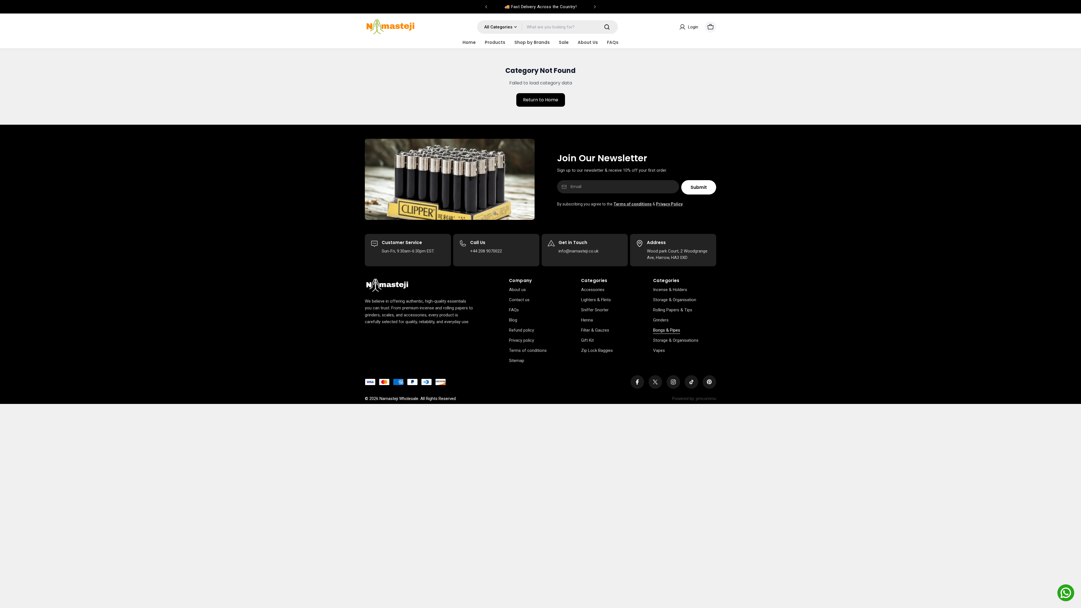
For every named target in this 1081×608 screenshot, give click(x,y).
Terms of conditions (632, 204)
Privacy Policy (669, 204)
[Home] (387, 285)
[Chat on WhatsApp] (1065, 592)
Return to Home (540, 100)
